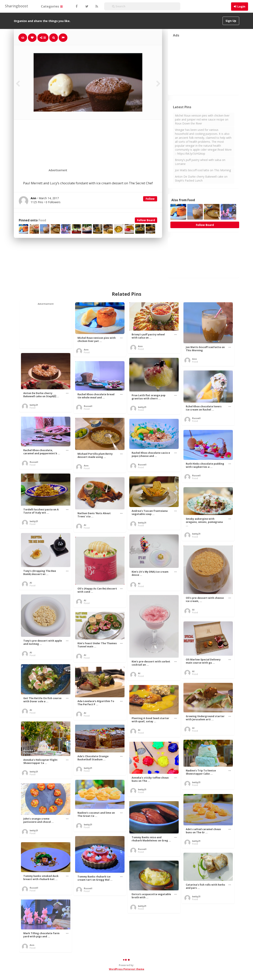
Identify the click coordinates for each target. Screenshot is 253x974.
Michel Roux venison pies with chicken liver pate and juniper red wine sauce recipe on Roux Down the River (202, 119)
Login (241, 6)
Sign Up (231, 21)
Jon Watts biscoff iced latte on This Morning (203, 170)
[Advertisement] (97, 146)
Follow (150, 199)
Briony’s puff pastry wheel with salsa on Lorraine (200, 162)
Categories (50, 6)
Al (85, 524)
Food (42, 220)
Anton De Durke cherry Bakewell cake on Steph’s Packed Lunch (201, 178)
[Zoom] (53, 37)
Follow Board (146, 220)
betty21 (34, 404)
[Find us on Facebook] (76, 6)
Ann (86, 349)
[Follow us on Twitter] (86, 6)
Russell (88, 406)
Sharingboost (16, 6)
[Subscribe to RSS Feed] (96, 6)
